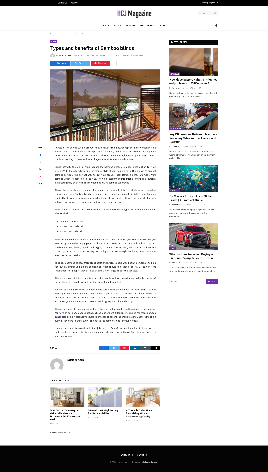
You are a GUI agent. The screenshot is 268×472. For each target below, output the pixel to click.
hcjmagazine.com (150, 462)
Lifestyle (174, 74)
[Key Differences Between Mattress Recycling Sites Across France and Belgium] (193, 116)
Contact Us (62, 3)
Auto (172, 249)
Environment (176, 129)
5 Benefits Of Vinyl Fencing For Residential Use (103, 412)
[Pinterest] (40, 176)
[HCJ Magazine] (134, 13)
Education (147, 25)
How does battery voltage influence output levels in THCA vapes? (193, 81)
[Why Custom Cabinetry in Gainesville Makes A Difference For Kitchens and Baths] (67, 397)
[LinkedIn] (40, 169)
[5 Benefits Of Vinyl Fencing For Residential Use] (105, 397)
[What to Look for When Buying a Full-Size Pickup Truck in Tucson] (193, 236)
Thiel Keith (176, 146)
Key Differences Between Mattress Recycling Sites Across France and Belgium (193, 138)
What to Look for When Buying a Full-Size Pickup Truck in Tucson (191, 256)
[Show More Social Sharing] (114, 63)
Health (130, 25)
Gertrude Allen (65, 55)
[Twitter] (40, 162)
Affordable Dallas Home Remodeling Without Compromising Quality (139, 413)
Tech (161, 25)
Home (117, 25)
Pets (106, 25)
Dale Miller (176, 88)
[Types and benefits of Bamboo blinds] (105, 105)
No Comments (123, 55)
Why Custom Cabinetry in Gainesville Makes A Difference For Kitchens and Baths (65, 415)
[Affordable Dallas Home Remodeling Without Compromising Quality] (143, 397)
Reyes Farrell (177, 205)
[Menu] (52, 3)
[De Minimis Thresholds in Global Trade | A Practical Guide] (193, 178)
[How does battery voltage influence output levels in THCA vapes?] (193, 62)
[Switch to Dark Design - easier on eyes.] (216, 25)
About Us (75, 3)
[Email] (40, 183)
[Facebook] (40, 155)
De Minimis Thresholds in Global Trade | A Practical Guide (190, 198)
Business (174, 190)
